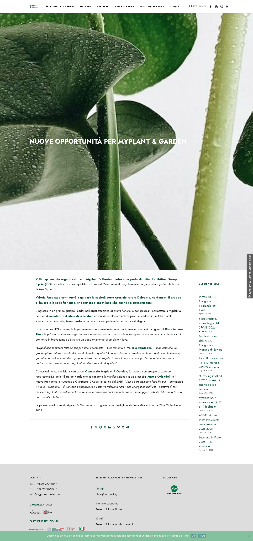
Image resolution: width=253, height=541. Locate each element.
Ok (193, 535)
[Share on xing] (123, 427)
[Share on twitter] (96, 427)
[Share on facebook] (92, 427)
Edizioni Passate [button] (152, 6)
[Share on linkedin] (110, 427)
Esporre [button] (103, 6)
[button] (211, 6)
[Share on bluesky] (119, 427)
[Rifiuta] (248, 536)
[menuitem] (60, 6)
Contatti (177, 6)
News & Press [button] (124, 6)
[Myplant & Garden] (33, 6)
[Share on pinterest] (105, 427)
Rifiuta (202, 535)
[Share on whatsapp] (114, 427)
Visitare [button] (85, 6)
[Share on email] (127, 427)
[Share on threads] (101, 427)
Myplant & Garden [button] (60, 6)
